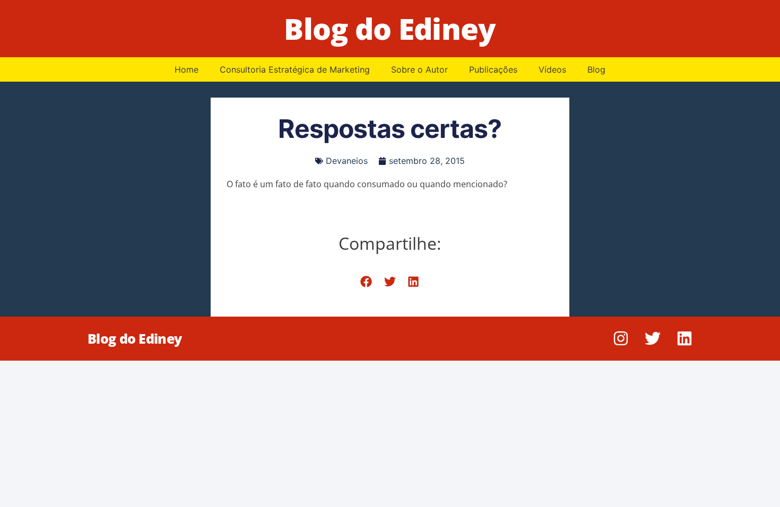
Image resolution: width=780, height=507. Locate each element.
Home (186, 69)
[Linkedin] (684, 338)
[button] (366, 282)
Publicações (493, 69)
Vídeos (552, 69)
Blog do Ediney (390, 28)
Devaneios (347, 160)
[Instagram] (621, 338)
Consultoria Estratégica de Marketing (295, 69)
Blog (596, 69)
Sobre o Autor (419, 69)
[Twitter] (653, 338)
